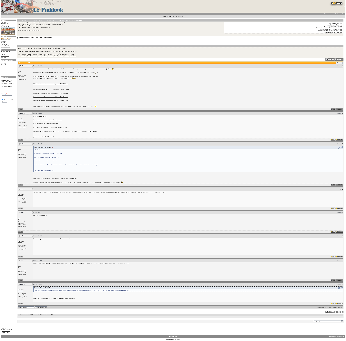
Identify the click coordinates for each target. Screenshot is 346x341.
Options (339, 62)
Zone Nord (3, 63)
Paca (74, 56)
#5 (342, 212)
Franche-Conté (50, 54)
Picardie (72, 54)
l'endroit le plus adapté (57, 24)
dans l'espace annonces (42, 27)
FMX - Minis (4, 44)
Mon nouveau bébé (328, 32)
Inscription (180, 16)
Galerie (326, 14)
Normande (66, 54)
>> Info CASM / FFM (6, 82)
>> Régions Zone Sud (77, 20)
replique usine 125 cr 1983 (324, 30)
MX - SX (3, 42)
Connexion (174, 16)
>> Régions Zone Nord (64, 20)
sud (29, 22)
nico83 (337, 32)
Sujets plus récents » (338, 307)
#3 (342, 143)
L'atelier (3, 54)
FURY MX (22, 113)
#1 (342, 65)
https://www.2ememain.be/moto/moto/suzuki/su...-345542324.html (50, 93)
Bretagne (41, 54)
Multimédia (3, 57)
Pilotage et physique (6, 51)
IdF (55, 54)
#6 (342, 235)
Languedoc (50, 56)
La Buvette (3, 41)
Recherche (338, 14)
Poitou (71, 56)
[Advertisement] (8, 71)
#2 (342, 113)
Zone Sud (3, 65)
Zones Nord (23, 54)
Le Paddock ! (74, 51)
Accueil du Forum (6, 14)
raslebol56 (335, 30)
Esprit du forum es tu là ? (326, 29)
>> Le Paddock (51, 20)
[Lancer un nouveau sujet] (338, 59)
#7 (342, 260)
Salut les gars (331, 25)
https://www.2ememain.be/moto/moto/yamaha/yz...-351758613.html (51, 89)
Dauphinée (44, 56)
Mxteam (21, 37)
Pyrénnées (66, 56)
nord (26, 22)
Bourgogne (35, 54)
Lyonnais (61, 56)
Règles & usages (5, 25)
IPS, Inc (178, 339)
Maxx (337, 25)
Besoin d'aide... (6, 331)
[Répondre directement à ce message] (339, 109)
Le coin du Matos (5, 53)
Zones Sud (23, 56)
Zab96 (22, 66)
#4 (342, 189)
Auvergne (34, 56)
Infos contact (5, 332)
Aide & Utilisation (5, 26)
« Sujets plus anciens (321, 307)
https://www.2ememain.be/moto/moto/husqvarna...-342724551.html (50, 84)
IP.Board (172, 339)
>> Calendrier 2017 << (6, 80)
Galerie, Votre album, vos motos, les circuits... (29, 30)
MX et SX (49, 37)
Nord (45, 54)
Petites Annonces (5, 56)
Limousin (56, 56)
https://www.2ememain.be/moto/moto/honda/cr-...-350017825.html (50, 97)
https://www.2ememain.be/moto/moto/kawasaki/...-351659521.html (50, 100)
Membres (331, 14)
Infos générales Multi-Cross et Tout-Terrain (35, 37)
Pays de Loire (60, 54)
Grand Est (30, 54)
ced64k (337, 26)
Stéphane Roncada (328, 26)
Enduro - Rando (5, 45)
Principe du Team (5, 23)
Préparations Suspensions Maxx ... (324, 27)
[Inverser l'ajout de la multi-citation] (333, 109)
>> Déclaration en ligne (6, 86)
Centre (39, 56)
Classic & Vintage (5, 47)
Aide (343, 14)
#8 (342, 284)
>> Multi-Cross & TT (37, 20)
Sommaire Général (5, 39)
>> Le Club (24, 20)
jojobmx (337, 27)
